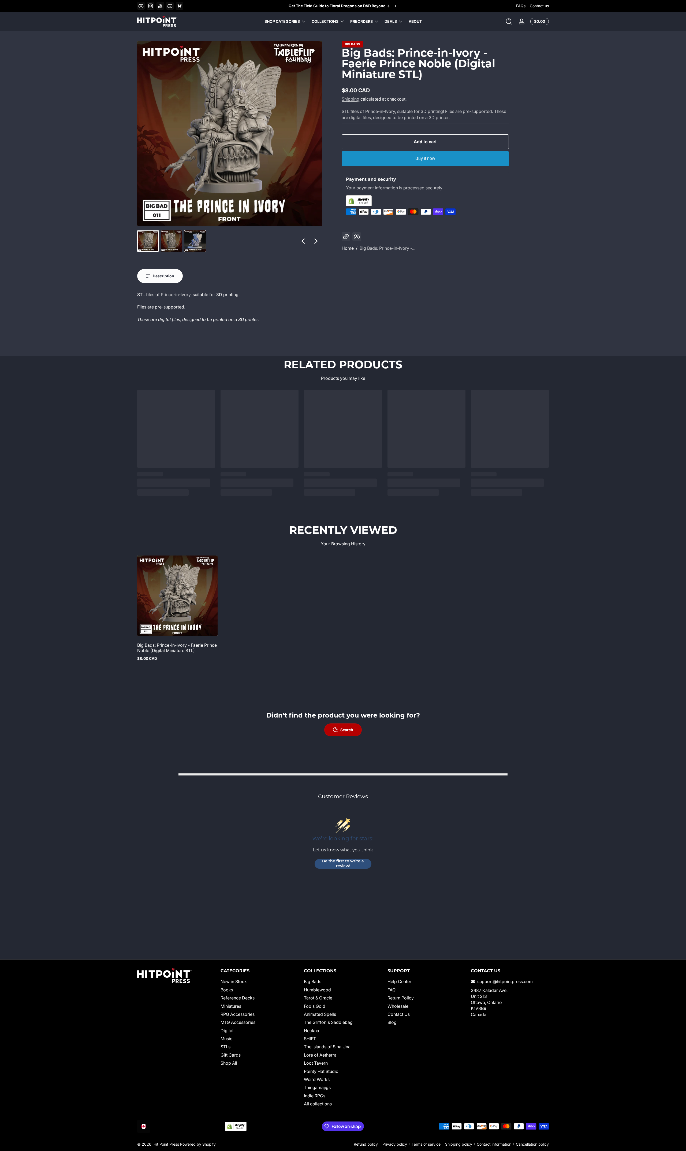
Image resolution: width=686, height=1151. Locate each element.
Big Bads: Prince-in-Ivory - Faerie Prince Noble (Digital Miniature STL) (177, 647)
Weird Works (317, 1079)
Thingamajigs (317, 1087)
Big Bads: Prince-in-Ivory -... (387, 248)
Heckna (311, 1030)
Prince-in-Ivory (176, 294)
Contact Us (398, 1014)
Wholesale (397, 1006)
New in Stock (234, 981)
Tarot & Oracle (318, 998)
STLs (225, 1047)
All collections (318, 1103)
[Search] (509, 21)
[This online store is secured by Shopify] (425, 200)
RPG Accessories (238, 1014)
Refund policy (366, 1144)
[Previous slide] (303, 241)
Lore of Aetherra (320, 1055)
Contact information (494, 1144)
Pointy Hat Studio (321, 1071)
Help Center (399, 981)
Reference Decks (238, 998)
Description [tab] (163, 276)
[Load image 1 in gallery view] (148, 241)
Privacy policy (394, 1144)
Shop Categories (282, 21)
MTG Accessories (238, 1022)
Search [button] (346, 729)
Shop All (229, 1063)
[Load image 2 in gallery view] (171, 241)
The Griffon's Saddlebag (328, 1022)
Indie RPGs (314, 1095)
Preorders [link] (361, 21)
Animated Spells (320, 1014)
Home (348, 248)
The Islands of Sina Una (327, 1047)
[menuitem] (260, 982)
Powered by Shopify (198, 1144)
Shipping (350, 99)
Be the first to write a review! (343, 863)
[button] (508, 21)
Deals (391, 21)
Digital (227, 1030)
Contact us (539, 5)
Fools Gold (314, 1006)
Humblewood (317, 989)
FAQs (520, 5)
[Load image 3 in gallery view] (195, 241)
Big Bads (352, 44)
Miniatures (231, 1006)
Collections (325, 21)
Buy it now (425, 158)
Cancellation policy (532, 1144)
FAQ (391, 989)
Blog (392, 1022)
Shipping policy (458, 1144)
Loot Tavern (316, 1063)
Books (227, 989)
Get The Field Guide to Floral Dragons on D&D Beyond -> (339, 5)
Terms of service (426, 1144)
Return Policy (400, 998)
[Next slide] (316, 241)
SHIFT (310, 1038)
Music (226, 1038)
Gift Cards (231, 1055)
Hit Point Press (166, 1144)
